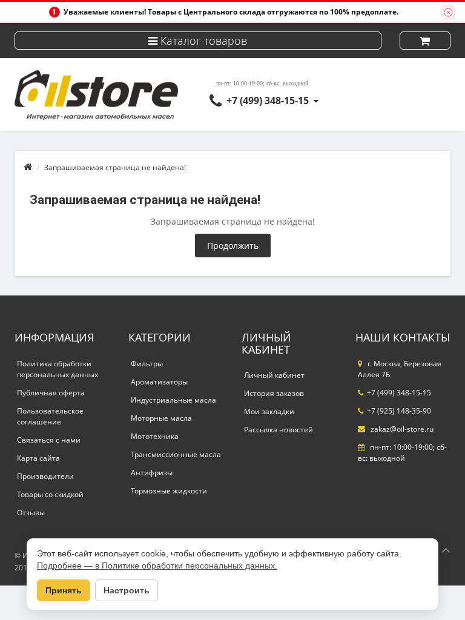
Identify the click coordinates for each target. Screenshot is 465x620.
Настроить (127, 590)
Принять (63, 590)
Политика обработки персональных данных (57, 369)
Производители (45, 476)
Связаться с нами (49, 440)
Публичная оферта (51, 393)
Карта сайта (38, 458)
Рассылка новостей (278, 429)
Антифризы (152, 472)
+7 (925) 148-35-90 (399, 411)
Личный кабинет (274, 375)
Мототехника (155, 436)
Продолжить (233, 245)
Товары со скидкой (50, 494)
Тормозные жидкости (169, 491)
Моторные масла (161, 418)
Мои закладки (269, 411)
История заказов (274, 393)
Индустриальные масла (173, 400)
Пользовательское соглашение (50, 416)
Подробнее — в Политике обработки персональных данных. (157, 565)
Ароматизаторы (159, 382)
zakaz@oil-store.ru (401, 429)
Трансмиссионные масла (176, 454)
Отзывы (31, 512)
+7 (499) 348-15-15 (267, 100)
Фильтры (147, 363)
